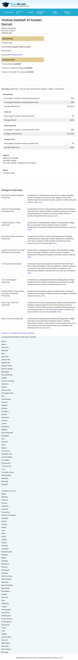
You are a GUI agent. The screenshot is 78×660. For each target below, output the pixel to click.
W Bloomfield (6, 475)
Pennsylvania (6, 610)
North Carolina (6, 576)
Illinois (3, 536)
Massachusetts (6, 552)
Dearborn (4, 384)
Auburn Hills (5, 360)
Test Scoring (24, 89)
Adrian (3, 341)
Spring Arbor (6, 463)
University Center (7, 472)
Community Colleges (40, 12)
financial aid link (16, 55)
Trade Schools (55, 12)
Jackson (4, 414)
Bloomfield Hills (6, 375)
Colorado (4, 509)
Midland (4, 430)
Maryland (4, 555)
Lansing (4, 420)
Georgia (4, 524)
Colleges (30, 12)
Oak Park (4, 442)
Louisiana (4, 549)
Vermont (4, 640)
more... (40, 202)
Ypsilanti (4, 484)
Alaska (3, 494)
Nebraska (4, 582)
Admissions (14, 89)
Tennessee (5, 625)
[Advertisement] (36, 79)
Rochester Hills (6, 454)
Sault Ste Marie (6, 457)
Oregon (4, 606)
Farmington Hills (7, 393)
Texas (3, 628)
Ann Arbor (5, 357)
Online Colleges (67, 12)
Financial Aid (19, 12)
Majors (51, 89)
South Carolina (6, 619)
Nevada (4, 594)
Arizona (4, 503)
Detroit (4, 387)
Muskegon (5, 436)
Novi (3, 439)
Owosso (4, 448)
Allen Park (5, 347)
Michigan (4, 561)
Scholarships (8, 12)
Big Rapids (5, 372)
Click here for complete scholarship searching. (17, 333)
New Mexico (5, 591)
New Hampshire (7, 585)
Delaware (4, 518)
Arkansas (4, 500)
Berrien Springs (7, 369)
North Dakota (6, 579)
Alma (3, 353)
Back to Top (58, 658)
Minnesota (5, 564)
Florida (3, 521)
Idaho (3, 533)
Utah (3, 631)
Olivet (3, 445)
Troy (3, 469)
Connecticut (5, 512)
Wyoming (4, 481)
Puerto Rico (5, 613)
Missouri (4, 567)
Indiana (4, 539)
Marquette (5, 427)
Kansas (4, 543)
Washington (5, 643)
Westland (4, 478)
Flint (2, 396)
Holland (4, 408)
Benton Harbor (6, 366)
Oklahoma (5, 603)
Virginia (4, 634)
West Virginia (6, 649)
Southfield (5, 460)
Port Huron (5, 451)
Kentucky (4, 546)
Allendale (4, 350)
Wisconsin (5, 646)
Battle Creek (5, 363)
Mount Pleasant (7, 433)
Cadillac (4, 378)
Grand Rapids (6, 399)
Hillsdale (4, 405)
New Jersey (5, 588)
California (4, 506)
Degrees (44, 89)
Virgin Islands (6, 637)
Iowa (3, 530)
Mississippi (5, 570)
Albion (3, 344)
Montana (4, 573)
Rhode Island (6, 616)
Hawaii (3, 527)
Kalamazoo (5, 417)
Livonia (4, 423)
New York (4, 597)
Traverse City (6, 466)
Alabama (4, 497)
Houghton (5, 411)
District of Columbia (8, 515)
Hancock (4, 402)
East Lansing (6, 390)
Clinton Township (7, 381)
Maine (3, 558)
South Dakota (6, 622)
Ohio (3, 600)
